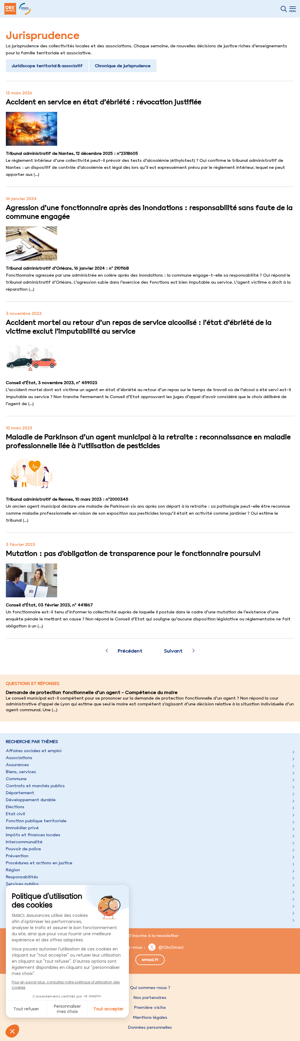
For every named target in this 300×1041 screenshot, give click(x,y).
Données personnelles (150, 1027)
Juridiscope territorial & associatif (47, 65)
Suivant (173, 651)
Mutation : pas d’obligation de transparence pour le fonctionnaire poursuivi (133, 553)
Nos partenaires (150, 997)
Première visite (150, 1007)
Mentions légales (150, 1017)
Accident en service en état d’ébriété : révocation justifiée (103, 101)
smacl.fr (150, 959)
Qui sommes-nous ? (150, 987)
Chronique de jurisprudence (123, 65)
